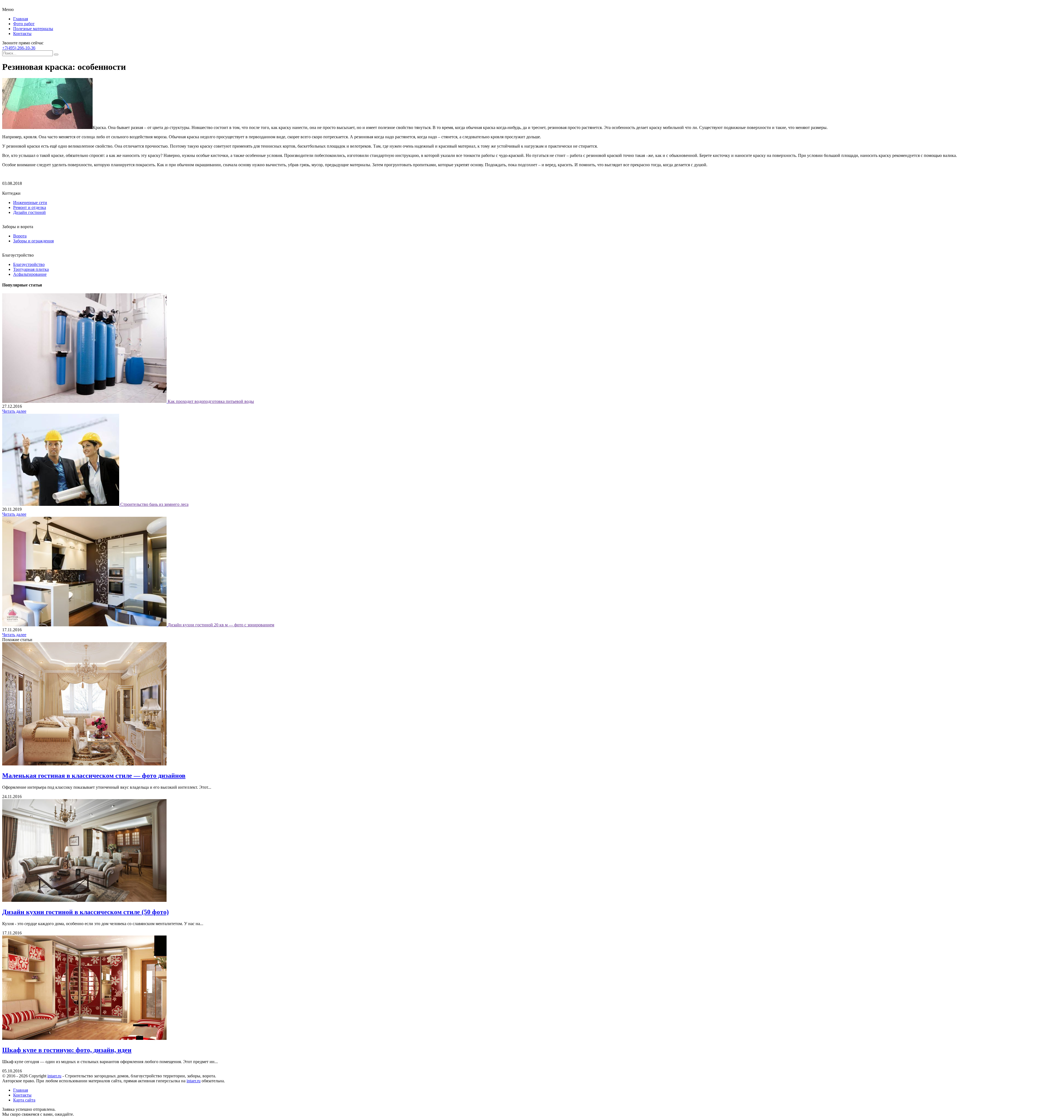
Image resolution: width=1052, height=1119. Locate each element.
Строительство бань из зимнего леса (154, 504)
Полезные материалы (33, 28)
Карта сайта (24, 1100)
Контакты (22, 33)
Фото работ (24, 23)
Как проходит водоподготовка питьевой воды (211, 401)
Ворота (20, 236)
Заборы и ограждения (33, 241)
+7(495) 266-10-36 (18, 47)
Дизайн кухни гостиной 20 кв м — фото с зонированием (221, 624)
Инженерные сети (30, 202)
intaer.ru (54, 1076)
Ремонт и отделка (29, 207)
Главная (20, 18)
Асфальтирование (30, 274)
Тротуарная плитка (31, 269)
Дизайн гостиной (29, 212)
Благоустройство (29, 264)
